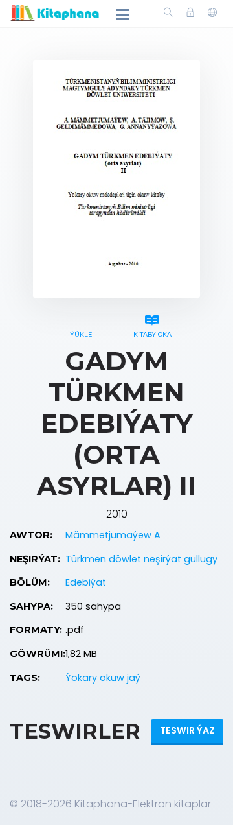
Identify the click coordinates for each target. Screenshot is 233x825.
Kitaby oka (152, 334)
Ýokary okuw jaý (102, 677)
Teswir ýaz (187, 730)
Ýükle (81, 334)
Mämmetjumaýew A (113, 535)
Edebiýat (85, 582)
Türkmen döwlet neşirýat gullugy (141, 559)
